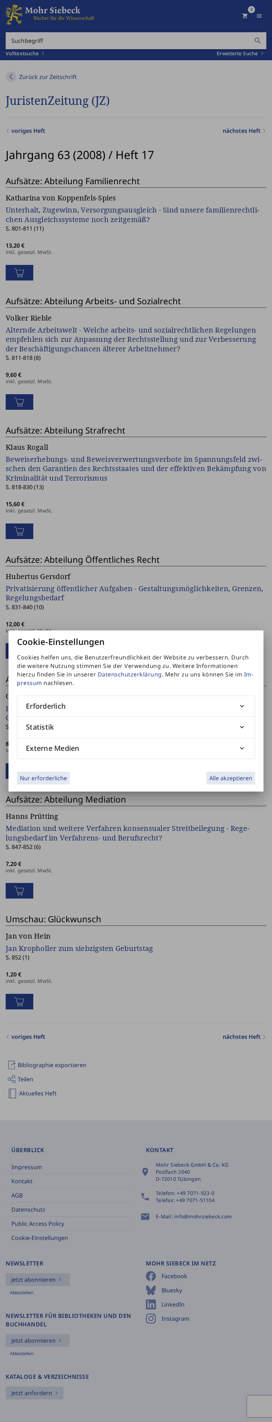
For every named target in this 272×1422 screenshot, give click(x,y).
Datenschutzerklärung (130, 674)
